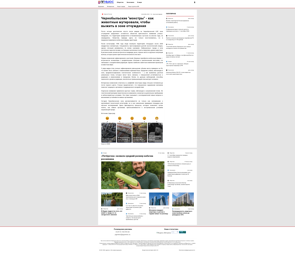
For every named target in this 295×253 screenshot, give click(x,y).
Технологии (171, 35)
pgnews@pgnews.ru (122, 234)
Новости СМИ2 (105, 144)
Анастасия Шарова (157, 14)
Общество (170, 18)
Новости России (108, 14)
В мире (170, 61)
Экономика (171, 27)
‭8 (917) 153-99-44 (123, 232)
